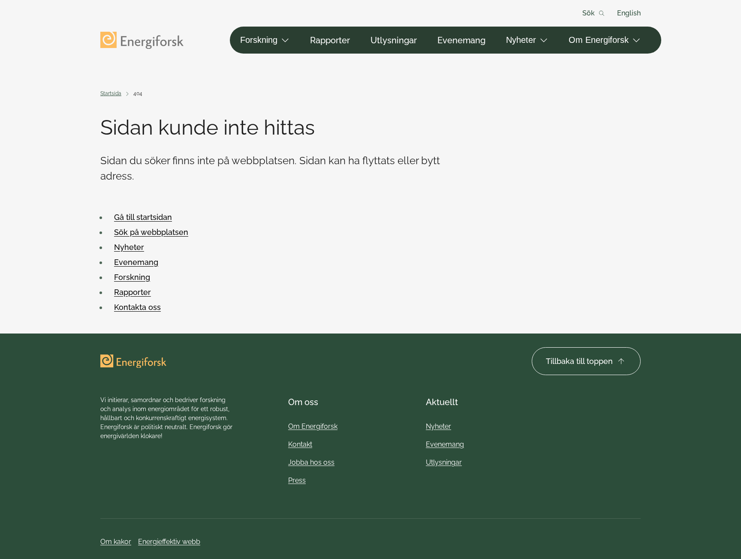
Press (297, 480)
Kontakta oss (137, 307)
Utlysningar (393, 40)
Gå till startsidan (143, 217)
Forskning (258, 40)
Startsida (110, 93)
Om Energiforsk (599, 40)
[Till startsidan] (142, 40)
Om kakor (115, 542)
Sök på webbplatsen (151, 232)
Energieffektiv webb (169, 542)
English (629, 13)
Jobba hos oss (311, 462)
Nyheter (521, 40)
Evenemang (461, 40)
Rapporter (330, 40)
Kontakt (300, 444)
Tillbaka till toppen (579, 361)
